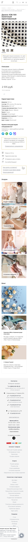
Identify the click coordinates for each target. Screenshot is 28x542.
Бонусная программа (14, 493)
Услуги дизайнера (9, 250)
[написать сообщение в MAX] (14, 133)
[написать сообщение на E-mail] (10, 133)
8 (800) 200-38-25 (15, 386)
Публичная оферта (14, 508)
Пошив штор (8, 226)
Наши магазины (14, 431)
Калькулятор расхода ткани (14, 489)
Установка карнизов (10, 274)
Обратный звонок (14, 417)
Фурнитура (14, 454)
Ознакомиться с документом (14, 146)
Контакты (14, 381)
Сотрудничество (14, 519)
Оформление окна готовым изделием (14, 472)
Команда (14, 523)
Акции (14, 502)
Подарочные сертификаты (14, 497)
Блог (14, 526)
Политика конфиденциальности (14, 504)
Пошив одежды (8, 201)
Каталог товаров (14, 447)
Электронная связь (14, 427)
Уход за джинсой (8, 172)
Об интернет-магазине (14, 506)
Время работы (14, 420)
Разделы (14, 514)
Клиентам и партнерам (14, 477)
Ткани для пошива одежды (14, 450)
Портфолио (14, 521)
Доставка (14, 480)
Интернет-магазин (14, 383)
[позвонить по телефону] (6, 133)
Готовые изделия (14, 456)
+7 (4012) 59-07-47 (15, 400)
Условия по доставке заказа (11, 170)
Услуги (14, 461)
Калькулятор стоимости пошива (14, 491)
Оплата (14, 482)
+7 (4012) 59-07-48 (15, 405)
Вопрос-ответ (14, 484)
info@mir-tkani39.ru (14, 429)
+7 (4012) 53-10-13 (15, 413)
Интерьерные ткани (14, 452)
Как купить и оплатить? (10, 167)
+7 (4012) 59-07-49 (15, 395)
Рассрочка (14, 500)
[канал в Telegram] (3, 133)
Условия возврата (14, 486)
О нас (14, 517)
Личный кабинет (14, 495)
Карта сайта (14, 511)
